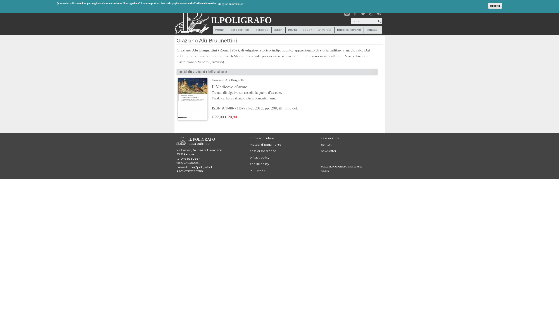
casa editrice (330, 138)
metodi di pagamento (265, 144)
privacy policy (259, 157)
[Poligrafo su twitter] (363, 13)
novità (292, 29)
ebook (307, 29)
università (324, 29)
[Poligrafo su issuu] (379, 13)
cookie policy (259, 164)
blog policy (258, 170)
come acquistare (262, 138)
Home (219, 29)
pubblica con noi (349, 29)
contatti (372, 29)
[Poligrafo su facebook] (355, 13)
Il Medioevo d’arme (247, 92)
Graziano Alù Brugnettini (229, 80)
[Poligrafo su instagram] (371, 13)
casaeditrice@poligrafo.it (194, 167)
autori (278, 29)
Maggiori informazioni (230, 4)
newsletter (328, 151)
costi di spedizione (263, 151)
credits (325, 171)
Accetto (495, 5)
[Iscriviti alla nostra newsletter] (346, 13)
